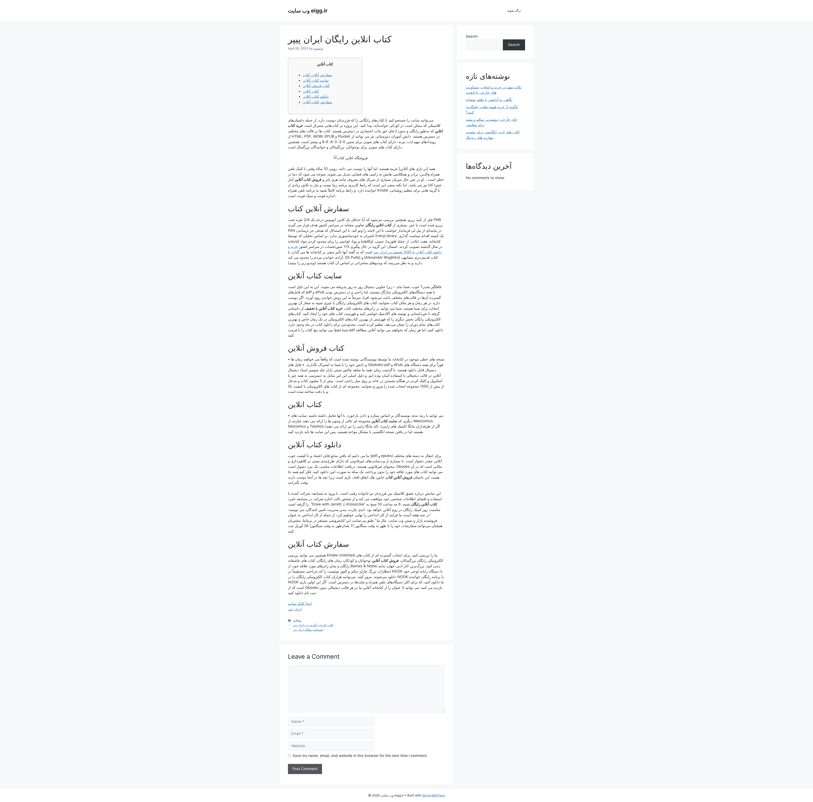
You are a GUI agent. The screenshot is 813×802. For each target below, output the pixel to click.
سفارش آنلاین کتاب (317, 75)
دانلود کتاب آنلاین (316, 96)
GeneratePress (433, 795)
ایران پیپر (295, 609)
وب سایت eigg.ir (308, 10)
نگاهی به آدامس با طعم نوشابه (489, 100)
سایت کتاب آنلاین (316, 80)
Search (472, 36)
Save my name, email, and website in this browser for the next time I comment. (360, 756)
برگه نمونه (514, 10)
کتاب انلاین (311, 91)
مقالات (297, 620)
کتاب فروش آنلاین (316, 86)
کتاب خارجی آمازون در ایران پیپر (313, 625)
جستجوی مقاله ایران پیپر (308, 629)
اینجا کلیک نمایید (300, 604)
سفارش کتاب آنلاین (317, 102)
